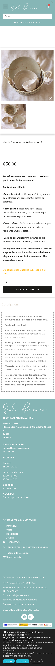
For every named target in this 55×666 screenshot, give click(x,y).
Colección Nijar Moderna (16, 595)
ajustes (27, 656)
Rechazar (22, 661)
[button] (52, 2)
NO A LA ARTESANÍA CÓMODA (19, 583)
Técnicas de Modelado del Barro (20, 599)
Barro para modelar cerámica (18, 604)
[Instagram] (31, 617)
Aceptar (9, 661)
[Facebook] (24, 617)
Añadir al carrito (27, 289)
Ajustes (36, 661)
